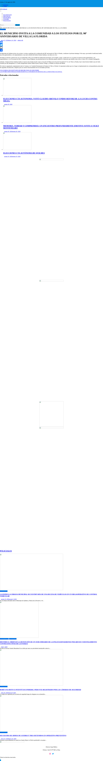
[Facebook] (51, 42)
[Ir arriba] (0, 760)
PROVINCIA (6, 16)
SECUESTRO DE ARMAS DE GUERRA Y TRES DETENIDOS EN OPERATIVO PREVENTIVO (33, 735)
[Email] (51, 47)
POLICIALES (7, 20)
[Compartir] (51, 50)
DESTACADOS (4, 638)
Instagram (5, 5)
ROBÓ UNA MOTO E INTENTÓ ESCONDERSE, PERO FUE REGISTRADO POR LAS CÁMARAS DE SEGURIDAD (40, 690)
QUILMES (6, 19)
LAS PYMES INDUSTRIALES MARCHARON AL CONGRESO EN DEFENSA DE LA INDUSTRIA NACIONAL (31, 71)
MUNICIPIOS (7, 17)
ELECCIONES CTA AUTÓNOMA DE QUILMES (24, 153)
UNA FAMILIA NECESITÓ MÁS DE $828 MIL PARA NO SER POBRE (19, 70)
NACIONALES (7, 14)
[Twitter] (51, 45)
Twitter (5, 6)
